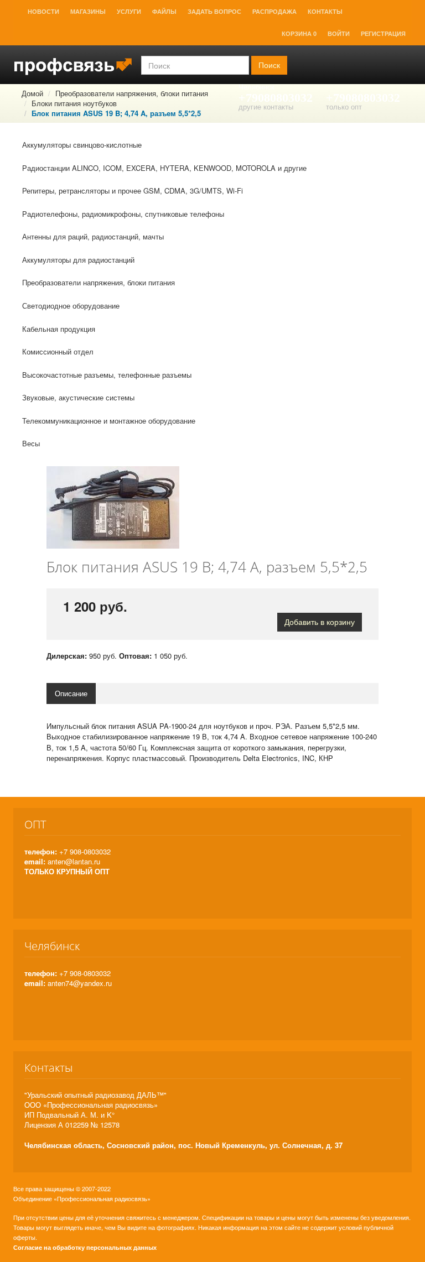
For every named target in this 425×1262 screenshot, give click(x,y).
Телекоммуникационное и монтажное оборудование (108, 420)
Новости (43, 11)
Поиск (269, 65)
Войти (339, 33)
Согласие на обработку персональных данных (85, 1247)
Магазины (88, 11)
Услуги (129, 11)
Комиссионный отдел (58, 351)
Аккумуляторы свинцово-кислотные (82, 144)
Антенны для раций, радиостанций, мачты (93, 236)
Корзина (299, 33)
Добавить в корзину (319, 622)
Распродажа (274, 11)
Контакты (325, 11)
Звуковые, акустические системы (78, 397)
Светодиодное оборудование (71, 305)
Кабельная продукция (58, 329)
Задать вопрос (214, 11)
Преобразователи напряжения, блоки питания (98, 282)
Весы (31, 443)
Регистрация (383, 33)
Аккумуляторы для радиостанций (78, 259)
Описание (71, 693)
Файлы (164, 11)
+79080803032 (276, 98)
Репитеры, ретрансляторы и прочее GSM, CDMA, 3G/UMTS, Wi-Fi (132, 190)
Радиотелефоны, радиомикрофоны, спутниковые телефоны (123, 213)
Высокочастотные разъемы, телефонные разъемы (106, 374)
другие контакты (266, 106)
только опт (344, 106)
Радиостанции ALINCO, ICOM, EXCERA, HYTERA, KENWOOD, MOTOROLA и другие (164, 168)
